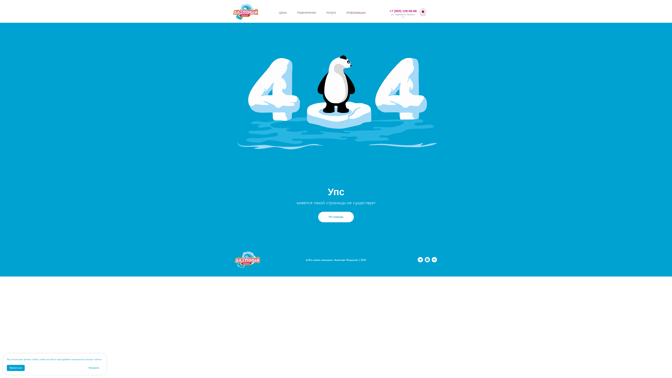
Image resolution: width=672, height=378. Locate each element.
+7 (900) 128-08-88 (403, 11)
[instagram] (427, 261)
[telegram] (420, 261)
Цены (283, 12)
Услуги (331, 12)
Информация (356, 12)
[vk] (434, 261)
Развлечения (306, 12)
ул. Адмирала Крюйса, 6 (403, 15)
